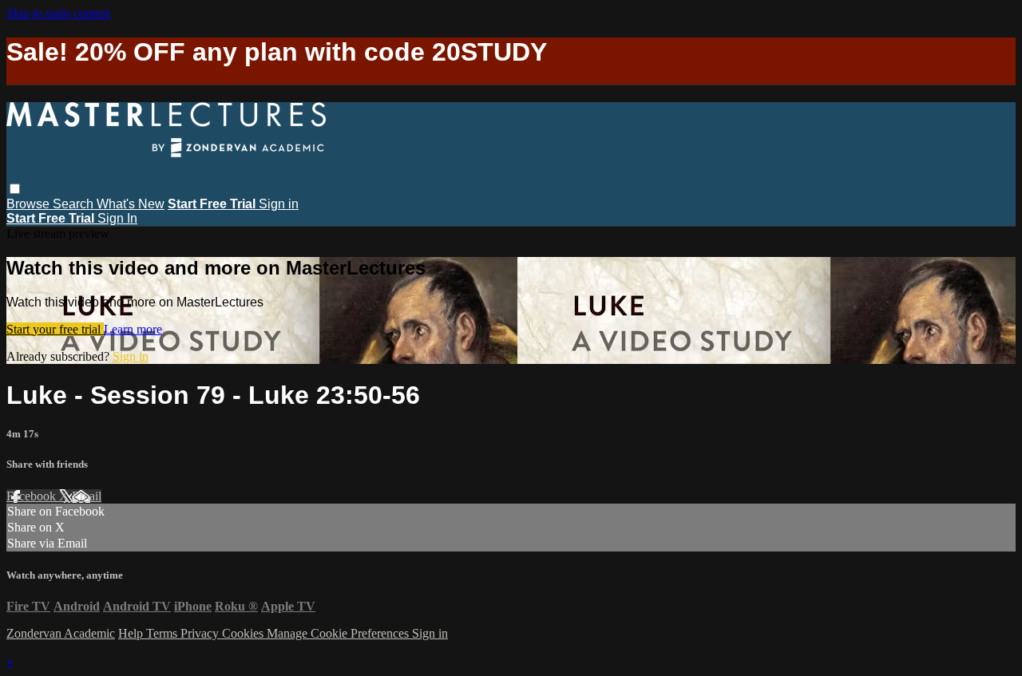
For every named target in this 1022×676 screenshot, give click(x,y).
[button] (15, 189)
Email (86, 496)
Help (132, 633)
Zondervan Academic (60, 633)
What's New (130, 204)
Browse (29, 204)
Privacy (201, 633)
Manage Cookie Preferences (339, 633)
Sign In (117, 218)
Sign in (279, 204)
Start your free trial (55, 329)
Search (75, 204)
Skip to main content (58, 13)
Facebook (32, 496)
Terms (163, 633)
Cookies (244, 633)
